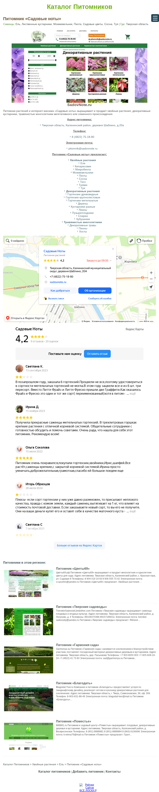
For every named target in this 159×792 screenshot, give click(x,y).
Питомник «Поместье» (73, 721)
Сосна (108, 24)
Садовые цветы (93, 24)
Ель (18, 24)
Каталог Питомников (79, 6)
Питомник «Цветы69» (73, 568)
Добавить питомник (88, 771)
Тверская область (137, 24)
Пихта (77, 24)
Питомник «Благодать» (74, 683)
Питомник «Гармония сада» (77, 645)
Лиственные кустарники (37, 24)
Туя (116, 24)
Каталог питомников (54, 771)
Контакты (113, 771)
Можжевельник (62, 24)
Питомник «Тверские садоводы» (81, 606)
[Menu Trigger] (155, 18)
